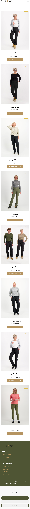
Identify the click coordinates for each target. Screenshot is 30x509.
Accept (15, 498)
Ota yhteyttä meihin (6, 466)
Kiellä (15, 501)
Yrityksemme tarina (6, 474)
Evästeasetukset (15, 505)
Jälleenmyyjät (5, 468)
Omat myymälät (5, 469)
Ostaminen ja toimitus (6, 454)
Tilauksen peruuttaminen (7, 459)
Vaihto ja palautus (5, 457)
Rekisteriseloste (5, 472)
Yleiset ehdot (5, 471)
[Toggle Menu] (28, 1)
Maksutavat (4, 455)
